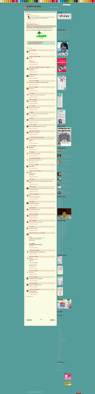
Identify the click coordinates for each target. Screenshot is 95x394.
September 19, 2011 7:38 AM (33, 155)
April (60, 347)
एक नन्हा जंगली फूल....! (60, 202)
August (60, 342)
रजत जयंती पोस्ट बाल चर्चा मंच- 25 (61, 242)
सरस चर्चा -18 (59, 243)
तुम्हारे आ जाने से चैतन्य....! (60, 206)
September (60, 336)
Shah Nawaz (31, 99)
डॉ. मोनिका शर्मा (30, 30)
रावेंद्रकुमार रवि (31, 145)
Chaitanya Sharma (37, 43)
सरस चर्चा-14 (59, 249)
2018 (59, 322)
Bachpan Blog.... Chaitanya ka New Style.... (63, 223)
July (60, 343)
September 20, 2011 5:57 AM (33, 217)
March (60, 349)
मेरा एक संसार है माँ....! (60, 205)
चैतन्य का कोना (35, 6)
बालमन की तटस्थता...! (60, 200)
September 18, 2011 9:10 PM (33, 115)
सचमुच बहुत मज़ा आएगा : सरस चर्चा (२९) (62, 230)
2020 (59, 319)
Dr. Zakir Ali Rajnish (33, 56)
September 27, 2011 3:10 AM (33, 230)
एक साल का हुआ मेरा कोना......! (33, 24)
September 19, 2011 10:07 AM (33, 191)
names (65, 389)
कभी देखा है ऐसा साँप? (32, 61)
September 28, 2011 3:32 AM (33, 247)
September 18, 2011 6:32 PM (33, 64)
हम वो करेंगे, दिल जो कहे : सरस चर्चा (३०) (62, 229)
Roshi (30, 179)
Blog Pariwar (59, 359)
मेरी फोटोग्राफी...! (63, 178)
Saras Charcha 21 (59, 237)
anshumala (31, 186)
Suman (30, 201)
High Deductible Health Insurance (34, 392)
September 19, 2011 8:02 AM (33, 168)
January (60, 351)
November (60, 334)
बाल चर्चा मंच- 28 (59, 238)
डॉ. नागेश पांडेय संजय (32, 87)
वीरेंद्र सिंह (30, 152)
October (60, 335)
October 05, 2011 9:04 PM (33, 294)
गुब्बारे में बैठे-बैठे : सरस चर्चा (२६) (61, 235)
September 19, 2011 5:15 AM (33, 143)
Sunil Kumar (31, 74)
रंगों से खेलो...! (59, 199)
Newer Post (29, 320)
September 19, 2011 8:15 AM (33, 176)
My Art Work (55, 7)
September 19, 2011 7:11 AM (33, 149)
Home (41, 319)
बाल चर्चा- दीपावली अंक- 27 (60, 239)
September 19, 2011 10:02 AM (33, 184)
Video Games (27, 392)
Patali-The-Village (33, 289)
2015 (59, 326)
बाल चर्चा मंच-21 (59, 248)
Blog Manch (59, 357)
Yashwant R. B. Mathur (33, 171)
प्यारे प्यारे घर (62, 149)
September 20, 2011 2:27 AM (33, 205)
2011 (59, 331)
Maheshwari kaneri (33, 131)
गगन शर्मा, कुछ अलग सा (32, 164)
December (60, 332)
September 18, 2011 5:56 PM (33, 53)
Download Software (40, 392)
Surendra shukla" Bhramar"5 (35, 137)
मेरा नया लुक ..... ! (61, 339)
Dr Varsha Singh (32, 194)
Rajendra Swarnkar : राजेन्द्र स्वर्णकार (35, 233)
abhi (30, 118)
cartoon (66, 388)
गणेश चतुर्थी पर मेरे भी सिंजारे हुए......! (63, 340)
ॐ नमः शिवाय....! (63, 172)
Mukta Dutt (31, 220)
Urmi (30, 226)
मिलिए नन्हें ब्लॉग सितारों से (60, 252)
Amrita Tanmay (32, 270)
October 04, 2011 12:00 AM (33, 286)
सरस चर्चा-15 (59, 250)
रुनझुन (30, 112)
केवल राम (30, 93)
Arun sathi (31, 50)
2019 (59, 320)
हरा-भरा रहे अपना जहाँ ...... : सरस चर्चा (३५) (62, 226)
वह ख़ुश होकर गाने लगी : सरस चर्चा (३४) (62, 225)
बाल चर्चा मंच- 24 (59, 244)
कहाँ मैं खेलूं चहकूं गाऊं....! (60, 204)
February (60, 350)
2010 (59, 353)
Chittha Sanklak (59, 358)
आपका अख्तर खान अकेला (32, 80)
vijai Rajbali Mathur (33, 158)
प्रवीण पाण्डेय (31, 106)
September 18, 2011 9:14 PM (33, 122)
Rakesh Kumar (32, 256)
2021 (59, 318)
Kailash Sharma (32, 214)
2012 (59, 330)
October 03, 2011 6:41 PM (33, 274)
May (60, 346)
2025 (59, 316)
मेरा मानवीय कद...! (59, 201)
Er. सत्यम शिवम (31, 124)
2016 (59, 324)
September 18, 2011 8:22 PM (33, 103)
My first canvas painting (62, 167)
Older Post (52, 320)
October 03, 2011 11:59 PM (33, 280)
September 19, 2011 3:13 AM (33, 134)
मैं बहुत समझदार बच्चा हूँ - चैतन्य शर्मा (61, 224)
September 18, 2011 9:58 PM (33, 128)
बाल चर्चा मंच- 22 (59, 245)
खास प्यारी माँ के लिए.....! (64, 184)
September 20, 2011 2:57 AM (33, 211)
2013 (59, 328)
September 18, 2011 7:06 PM (33, 84)
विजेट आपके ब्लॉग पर (59, 368)
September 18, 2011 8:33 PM (33, 109)
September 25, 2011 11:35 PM (33, 224)
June (60, 345)
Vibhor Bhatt (32, 277)
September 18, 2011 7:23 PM (33, 90)
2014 (59, 327)
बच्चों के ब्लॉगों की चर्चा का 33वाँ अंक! (61, 232)
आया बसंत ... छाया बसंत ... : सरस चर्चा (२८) (62, 231)
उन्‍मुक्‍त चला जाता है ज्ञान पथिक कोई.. (33, 62)
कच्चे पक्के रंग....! (59, 198)
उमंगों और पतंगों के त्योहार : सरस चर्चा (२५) (62, 236)
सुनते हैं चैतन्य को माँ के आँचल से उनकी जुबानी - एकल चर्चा (64, 222)
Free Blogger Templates (40, 391)
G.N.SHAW (31, 207)
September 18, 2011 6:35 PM (33, 78)
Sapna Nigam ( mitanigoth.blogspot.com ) (38, 67)
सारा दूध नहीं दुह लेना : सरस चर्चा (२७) (61, 233)
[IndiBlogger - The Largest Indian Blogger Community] (68, 379)
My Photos (51, 7)
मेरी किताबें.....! (63, 190)
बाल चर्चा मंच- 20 (59, 251)
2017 (59, 323)
